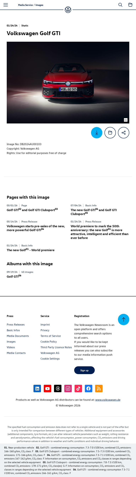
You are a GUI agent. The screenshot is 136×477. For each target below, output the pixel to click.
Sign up (84, 370)
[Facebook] (88, 388)
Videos (11, 347)
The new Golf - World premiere (31, 250)
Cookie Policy (49, 341)
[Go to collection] (130, 5)
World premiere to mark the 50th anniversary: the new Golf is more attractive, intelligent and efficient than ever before (99, 232)
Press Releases (16, 324)
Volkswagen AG (50, 353)
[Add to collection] (110, 132)
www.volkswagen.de (107, 399)
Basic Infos (13, 330)
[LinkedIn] (37, 388)
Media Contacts (16, 353)
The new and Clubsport (94, 212)
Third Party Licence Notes (56, 347)
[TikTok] (78, 388)
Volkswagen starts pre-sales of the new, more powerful (36, 228)
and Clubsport (32, 210)
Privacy (45, 330)
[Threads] (57, 388)
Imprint (45, 324)
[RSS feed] (99, 388)
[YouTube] (47, 388)
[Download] (96, 132)
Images (11, 341)
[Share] (123, 132)
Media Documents (18, 336)
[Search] (120, 5)
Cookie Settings (50, 358)
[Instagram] (68, 388)
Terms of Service (51, 336)
